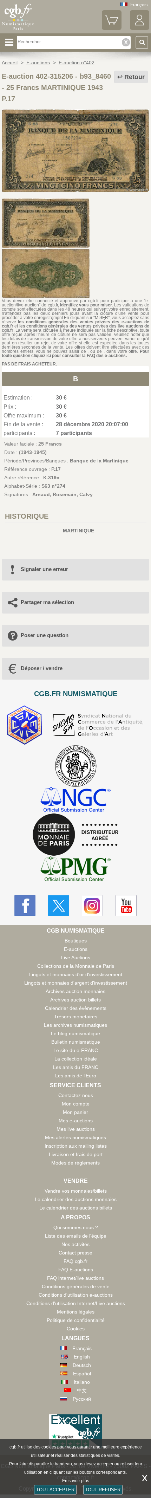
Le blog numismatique (75, 1033)
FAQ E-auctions (75, 1269)
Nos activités (75, 1244)
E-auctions (75, 949)
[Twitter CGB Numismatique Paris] (58, 905)
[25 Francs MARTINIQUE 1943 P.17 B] (75, 190)
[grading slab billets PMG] (75, 869)
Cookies (76, 1328)
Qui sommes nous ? (75, 1227)
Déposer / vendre (42, 668)
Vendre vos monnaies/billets (76, 1191)
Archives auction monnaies (75, 991)
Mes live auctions (76, 1129)
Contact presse (75, 1253)
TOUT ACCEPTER (55, 1489)
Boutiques (76, 940)
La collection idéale (75, 1059)
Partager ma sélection (47, 602)
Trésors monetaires (75, 1016)
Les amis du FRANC (75, 1067)
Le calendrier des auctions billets (75, 1208)
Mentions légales (75, 1312)
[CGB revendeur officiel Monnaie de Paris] (75, 834)
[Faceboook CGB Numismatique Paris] (24, 905)
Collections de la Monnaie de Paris (75, 966)
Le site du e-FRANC (75, 1050)
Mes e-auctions (76, 1120)
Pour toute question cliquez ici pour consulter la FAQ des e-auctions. (75, 353)
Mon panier (75, 1112)
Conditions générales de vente (76, 1286)
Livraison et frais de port (76, 1154)
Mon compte (76, 1104)
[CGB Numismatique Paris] (18, 30)
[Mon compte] (139, 28)
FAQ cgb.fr (75, 1261)
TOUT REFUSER (102, 1489)
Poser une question (44, 635)
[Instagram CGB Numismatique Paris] (92, 905)
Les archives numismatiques (75, 1025)
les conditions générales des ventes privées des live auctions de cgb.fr (75, 328)
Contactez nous (75, 1095)
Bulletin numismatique (75, 1042)
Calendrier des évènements (75, 1008)
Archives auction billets (75, 1000)
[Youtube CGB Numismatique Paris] (126, 905)
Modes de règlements (75, 1163)
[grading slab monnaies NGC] (75, 800)
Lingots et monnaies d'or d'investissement (75, 974)
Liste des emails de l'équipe (75, 1236)
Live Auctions (75, 957)
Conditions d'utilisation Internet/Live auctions (75, 1303)
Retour (134, 76)
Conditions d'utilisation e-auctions (76, 1295)
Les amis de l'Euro (75, 1075)
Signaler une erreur (44, 569)
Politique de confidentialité (76, 1320)
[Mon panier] (111, 28)
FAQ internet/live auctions (75, 1278)
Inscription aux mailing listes (76, 1146)
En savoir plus (75, 1480)
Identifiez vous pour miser (86, 305)
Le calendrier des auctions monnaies (76, 1199)
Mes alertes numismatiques (75, 1137)
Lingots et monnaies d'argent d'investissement (75, 983)
